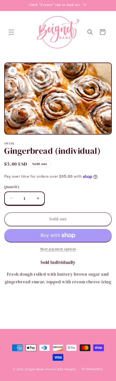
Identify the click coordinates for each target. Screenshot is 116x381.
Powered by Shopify (61, 369)
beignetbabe (35, 369)
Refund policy (92, 369)
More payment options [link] (58, 249)
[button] (11, 32)
